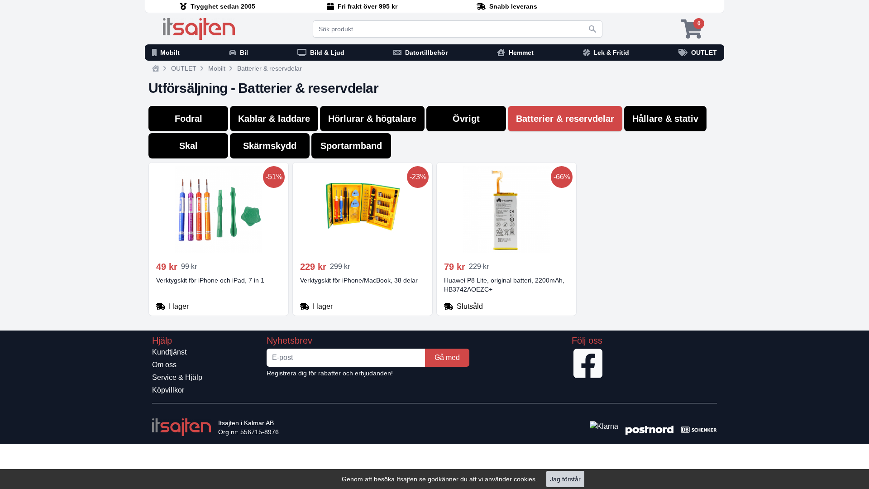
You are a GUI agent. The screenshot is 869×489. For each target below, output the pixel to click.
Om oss (164, 365)
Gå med (447, 357)
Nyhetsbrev (289, 340)
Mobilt (216, 68)
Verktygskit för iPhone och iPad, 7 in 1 (210, 280)
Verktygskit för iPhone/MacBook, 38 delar (359, 280)
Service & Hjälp (177, 377)
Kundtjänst (169, 352)
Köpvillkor (168, 390)
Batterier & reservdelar (269, 68)
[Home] (155, 68)
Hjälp (162, 340)
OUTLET (183, 68)
